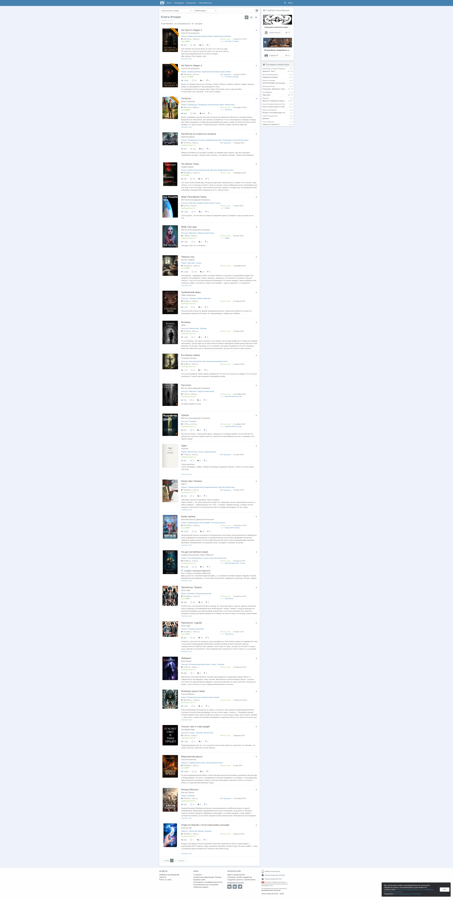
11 (203, 567)
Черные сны (187, 257)
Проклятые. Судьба (191, 622)
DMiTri (184, 484)
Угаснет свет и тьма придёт (195, 726)
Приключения (210, 452)
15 (203, 531)
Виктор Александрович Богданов (195, 200)
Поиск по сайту (165, 880)
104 (203, 113)
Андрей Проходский (190, 555)
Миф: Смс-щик (189, 227)
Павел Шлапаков (188, 295)
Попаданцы (192, 105)
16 (203, 45)
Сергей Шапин (249, 880)
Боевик (200, 298)
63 (202, 149)
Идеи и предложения (236, 875)
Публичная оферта (200, 887)
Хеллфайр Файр (188, 729)
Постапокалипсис (218, 523)
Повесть (184, 763)
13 (202, 638)
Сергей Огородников (190, 33)
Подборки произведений (277, 10)
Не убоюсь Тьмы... (191, 164)
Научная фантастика (197, 361)
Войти (290, 3)
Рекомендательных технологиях (408, 894)
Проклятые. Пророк (191, 587)
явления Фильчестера (233, 396)
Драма (201, 831)
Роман (183, 36)
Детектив (193, 831)
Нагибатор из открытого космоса (198, 134)
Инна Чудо (185, 590)
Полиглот (186, 98)
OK (444, 889)
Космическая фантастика (217, 361)
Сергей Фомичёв (188, 759)
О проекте (197, 875)
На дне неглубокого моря (194, 552)
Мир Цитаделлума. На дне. (235, 563)
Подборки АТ (274, 55)
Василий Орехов (188, 519)
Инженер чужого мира (193, 691)
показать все (186, 59)
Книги (168, 3)
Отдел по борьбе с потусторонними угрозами (205, 825)
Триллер (192, 298)
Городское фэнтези (195, 487)
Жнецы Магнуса (189, 789)
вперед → (182, 860)
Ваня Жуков (186, 661)
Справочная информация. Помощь (207, 877)
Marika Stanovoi (275, 32)
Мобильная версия (272, 871)
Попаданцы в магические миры (211, 105)
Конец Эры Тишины (191, 481)
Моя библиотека (205, 3)
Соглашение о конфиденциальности (207, 882)
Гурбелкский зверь (191, 292)
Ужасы (218, 203)
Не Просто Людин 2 (191, 30)
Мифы (227, 208)
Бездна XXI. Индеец (232, 528)
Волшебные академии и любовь (279, 50)
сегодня (198, 23)
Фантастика (229, 105)
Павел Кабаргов (206, 555)
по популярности (182, 23)
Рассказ (184, 203)
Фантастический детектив (198, 170)
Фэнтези (191, 593)
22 (203, 272)
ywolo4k (184, 448)
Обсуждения (179, 3)
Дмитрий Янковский (205, 519)
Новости (162, 877)
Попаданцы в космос (196, 140)
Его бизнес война (190, 355)
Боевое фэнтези (194, 36)
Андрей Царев (187, 167)
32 (202, 179)
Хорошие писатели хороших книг (280, 27)
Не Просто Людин (232, 41)
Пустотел (186, 385)
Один (184, 445)
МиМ (183, 325)
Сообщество (191, 3)
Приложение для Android (274, 875)
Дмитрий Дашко (188, 137)
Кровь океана (188, 516)
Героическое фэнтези (222, 36)
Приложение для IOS (273, 879)
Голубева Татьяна (188, 358)
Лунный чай (186, 828)
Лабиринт (186, 658)
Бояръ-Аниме (207, 36)
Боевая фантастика (214, 140)
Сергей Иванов (187, 694)
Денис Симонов (188, 101)
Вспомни (186, 322)
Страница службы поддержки (239, 877)
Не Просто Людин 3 (191, 65)
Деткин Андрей (188, 260)
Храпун (185, 415)
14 (202, 602)
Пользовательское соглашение (205, 885)
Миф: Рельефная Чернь (194, 197)
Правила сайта (199, 880)
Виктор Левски (187, 792)
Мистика (213, 170)
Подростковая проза (205, 203)
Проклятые (229, 598)
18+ (263, 882)
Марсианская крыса (191, 756)
